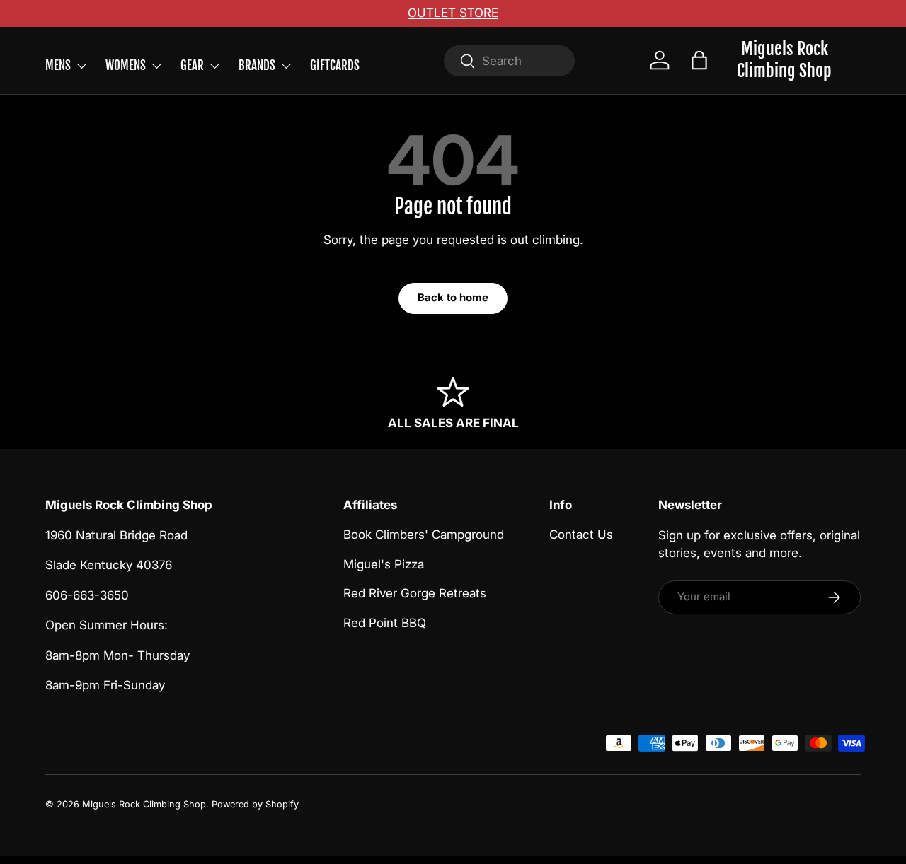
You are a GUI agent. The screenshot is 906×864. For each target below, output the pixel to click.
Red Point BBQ (384, 623)
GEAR (192, 65)
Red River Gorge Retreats (414, 594)
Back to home (453, 297)
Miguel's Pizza (383, 564)
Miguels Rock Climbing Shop (144, 804)
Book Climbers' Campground (423, 535)
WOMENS (125, 65)
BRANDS (257, 65)
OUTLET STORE (453, 13)
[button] (699, 60)
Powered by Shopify (255, 804)
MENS (58, 65)
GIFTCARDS (335, 65)
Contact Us (581, 535)
